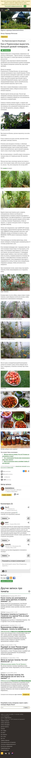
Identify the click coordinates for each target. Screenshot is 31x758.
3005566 (3, 612)
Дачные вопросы (5, 726)
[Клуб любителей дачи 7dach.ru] (7, 10)
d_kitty (2, 645)
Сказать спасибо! (6, 495)
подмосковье (10, 467)
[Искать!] (29, 10)
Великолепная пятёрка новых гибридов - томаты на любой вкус (13, 628)
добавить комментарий (6, 581)
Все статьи (3, 736)
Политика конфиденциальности (8, 744)
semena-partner (5, 625)
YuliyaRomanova (5, 596)
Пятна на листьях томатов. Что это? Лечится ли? (14, 661)
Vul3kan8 (3, 672)
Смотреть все (26, 694)
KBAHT (7, 522)
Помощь (3, 728)
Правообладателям (5, 748)
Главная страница (5, 720)
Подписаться (4, 36)
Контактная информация (6, 746)
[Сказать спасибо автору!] (28, 518)
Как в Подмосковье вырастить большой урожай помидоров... (14, 41)
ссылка (5, 168)
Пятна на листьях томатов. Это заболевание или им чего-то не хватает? (12, 676)
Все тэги (3, 738)
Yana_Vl (7, 507)
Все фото (3, 732)
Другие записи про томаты (11, 590)
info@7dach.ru (7, 717)
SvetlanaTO (8, 544)
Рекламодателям (5, 750)
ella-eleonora (4, 658)
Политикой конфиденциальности (13, 6)
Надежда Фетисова (11, 33)
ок (25, 6)
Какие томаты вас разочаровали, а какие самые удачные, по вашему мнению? (14, 599)
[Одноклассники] (26, 471)
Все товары (3, 730)
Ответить (4, 518)
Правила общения (5, 740)
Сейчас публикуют (5, 722)
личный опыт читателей (21, 466)
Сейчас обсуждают (5, 724)
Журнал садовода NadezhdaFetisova (12, 30)
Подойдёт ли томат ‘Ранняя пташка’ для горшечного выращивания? (14, 648)
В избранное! (7, 50)
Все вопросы (4, 734)
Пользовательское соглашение (8, 742)
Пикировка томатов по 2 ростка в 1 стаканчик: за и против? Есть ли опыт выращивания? (15, 616)
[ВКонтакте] (24, 471)
